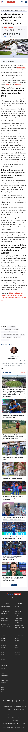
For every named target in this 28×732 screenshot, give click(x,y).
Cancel (23, 18)
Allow (16, 18)
